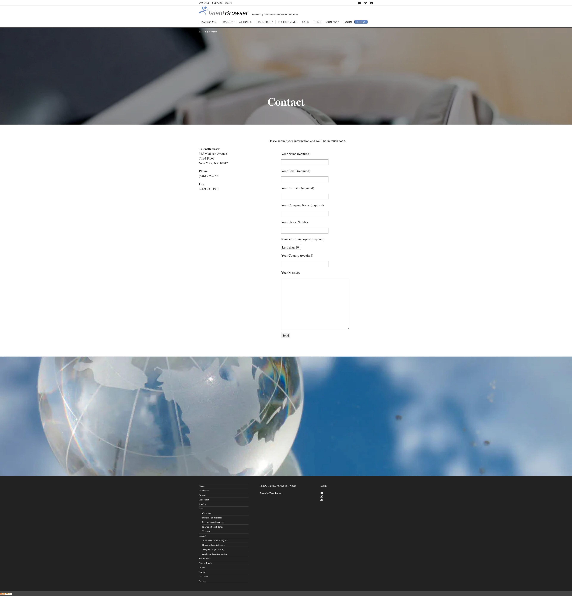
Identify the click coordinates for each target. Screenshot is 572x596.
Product (228, 22)
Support (217, 2)
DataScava (209, 22)
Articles (245, 22)
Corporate (207, 513)
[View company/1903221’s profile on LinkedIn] (321, 499)
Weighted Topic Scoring (213, 549)
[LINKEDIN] (371, 2)
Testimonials (287, 22)
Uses (305, 22)
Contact (204, 2)
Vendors (206, 531)
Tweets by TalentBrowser (271, 493)
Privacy (202, 580)
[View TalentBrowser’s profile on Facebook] (321, 493)
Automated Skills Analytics (215, 540)
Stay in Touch (205, 562)
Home (202, 486)
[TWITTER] (365, 2)
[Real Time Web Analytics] (6, 593)
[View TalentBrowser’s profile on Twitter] (321, 496)
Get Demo (203, 576)
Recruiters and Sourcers (213, 522)
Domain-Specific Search (213, 544)
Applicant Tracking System (214, 553)
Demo (228, 2)
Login (348, 22)
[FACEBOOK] (359, 2)
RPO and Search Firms (212, 526)
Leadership (265, 22)
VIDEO (361, 22)
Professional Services (212, 517)
